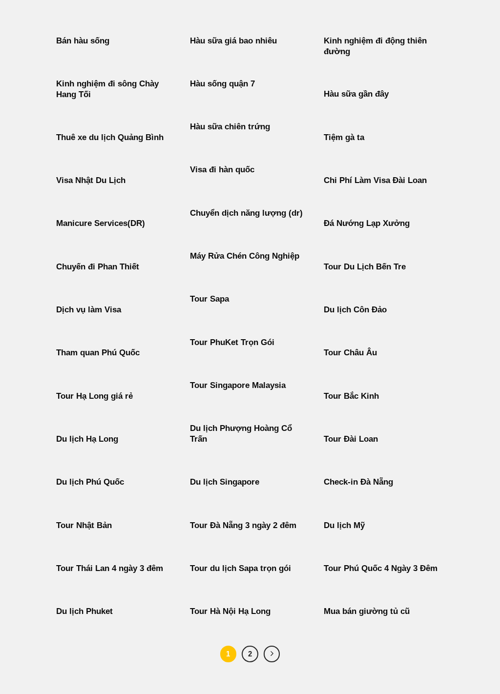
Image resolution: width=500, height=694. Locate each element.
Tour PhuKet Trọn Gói (232, 342)
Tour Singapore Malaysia (238, 385)
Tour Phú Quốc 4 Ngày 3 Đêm (381, 568)
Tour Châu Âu (350, 352)
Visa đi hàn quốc (222, 169)
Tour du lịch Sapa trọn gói (240, 568)
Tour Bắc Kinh (351, 396)
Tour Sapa (209, 299)
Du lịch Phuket (84, 611)
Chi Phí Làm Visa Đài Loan (375, 180)
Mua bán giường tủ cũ (367, 611)
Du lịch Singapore (224, 482)
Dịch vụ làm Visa (88, 309)
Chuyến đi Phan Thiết (97, 266)
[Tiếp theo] (272, 654)
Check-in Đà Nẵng (358, 482)
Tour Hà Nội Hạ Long (230, 611)
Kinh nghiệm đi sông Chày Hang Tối (107, 89)
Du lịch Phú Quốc (90, 482)
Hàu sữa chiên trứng (230, 126)
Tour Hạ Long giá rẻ (94, 396)
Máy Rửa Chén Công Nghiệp (244, 256)
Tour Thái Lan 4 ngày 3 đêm (109, 568)
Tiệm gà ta (344, 137)
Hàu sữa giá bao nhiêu (233, 40)
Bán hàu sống (82, 40)
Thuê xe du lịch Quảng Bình (110, 137)
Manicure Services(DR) (100, 223)
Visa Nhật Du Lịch (90, 180)
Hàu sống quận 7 (222, 83)
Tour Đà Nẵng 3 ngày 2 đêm (243, 525)
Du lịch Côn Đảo (355, 309)
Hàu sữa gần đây (356, 94)
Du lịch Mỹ (344, 525)
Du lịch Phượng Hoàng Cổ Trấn (241, 434)
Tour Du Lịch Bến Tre (365, 266)
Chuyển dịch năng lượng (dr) (246, 213)
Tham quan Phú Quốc (98, 352)
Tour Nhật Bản (84, 525)
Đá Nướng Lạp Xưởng (367, 223)
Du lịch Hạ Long (87, 439)
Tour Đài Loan (351, 439)
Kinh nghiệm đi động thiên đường (375, 46)
